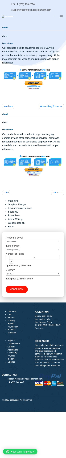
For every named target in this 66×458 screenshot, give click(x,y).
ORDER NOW (16, 289)
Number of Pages (15, 253)
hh (7, 192)
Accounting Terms (49, 106)
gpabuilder (14, 400)
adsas (9, 106)
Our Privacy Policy (43, 322)
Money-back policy (43, 316)
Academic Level (14, 237)
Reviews (39, 328)
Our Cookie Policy (43, 319)
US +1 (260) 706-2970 (23, 4)
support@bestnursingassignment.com (31, 9)
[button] (20, 451)
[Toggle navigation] (61, 17)
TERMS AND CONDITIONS (48, 325)
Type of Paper (13, 245)
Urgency (10, 269)
